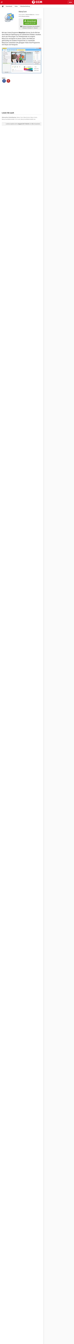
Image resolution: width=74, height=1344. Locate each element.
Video (16, 6)
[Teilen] (4, 81)
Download (30, 22)
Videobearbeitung (25, 6)
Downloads (9, 6)
